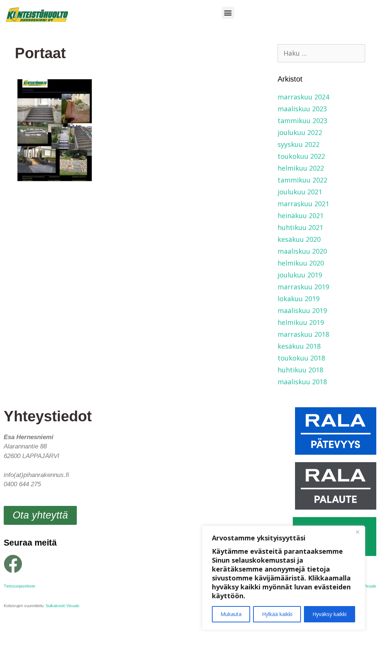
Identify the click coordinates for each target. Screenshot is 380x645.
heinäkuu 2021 (301, 215)
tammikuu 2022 (302, 179)
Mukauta (231, 614)
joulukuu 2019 (300, 274)
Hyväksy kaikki (329, 614)
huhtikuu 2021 (300, 227)
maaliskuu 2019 (302, 310)
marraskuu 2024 (303, 96)
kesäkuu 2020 (299, 239)
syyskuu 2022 (299, 144)
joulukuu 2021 (300, 191)
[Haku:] (321, 53)
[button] (228, 13)
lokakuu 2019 (299, 298)
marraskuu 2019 (303, 286)
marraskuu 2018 (303, 334)
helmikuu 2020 (301, 263)
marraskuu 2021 (303, 203)
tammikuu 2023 (302, 120)
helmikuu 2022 (301, 168)
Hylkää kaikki (277, 614)
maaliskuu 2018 (302, 381)
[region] (283, 578)
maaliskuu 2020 (302, 251)
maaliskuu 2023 (302, 108)
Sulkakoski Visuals (62, 605)
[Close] (357, 531)
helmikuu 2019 (301, 322)
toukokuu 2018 (301, 357)
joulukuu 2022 (300, 132)
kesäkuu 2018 (299, 346)
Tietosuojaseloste (19, 586)
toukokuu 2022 (301, 156)
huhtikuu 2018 (300, 369)
